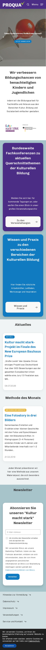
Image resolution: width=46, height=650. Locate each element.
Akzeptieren (9, 646)
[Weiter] (44, 37)
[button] (37, 4)
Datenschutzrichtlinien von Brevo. (20, 570)
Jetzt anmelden (23, 41)
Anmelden (12, 577)
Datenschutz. (34, 641)
